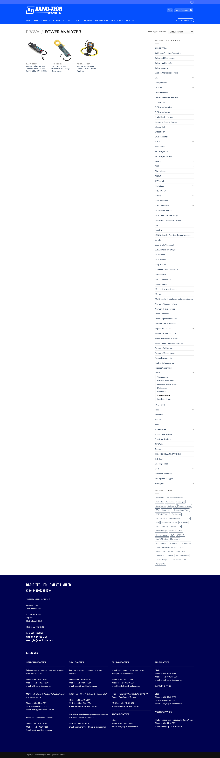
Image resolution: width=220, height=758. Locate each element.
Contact (130, 20)
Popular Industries (163, 328)
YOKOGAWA (87, 20)
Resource (159, 414)
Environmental (161, 136)
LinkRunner (160, 254)
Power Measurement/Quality (166, 547)
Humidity (165, 527)
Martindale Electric (163, 279)
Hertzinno (159, 186)
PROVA (170, 551)
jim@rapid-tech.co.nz (43, 640)
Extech (158, 161)
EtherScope (160, 146)
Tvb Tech (159, 459)
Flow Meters (160, 171)
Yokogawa (159, 483)
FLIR (77, 20)
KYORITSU (180, 535)
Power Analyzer (163, 395)
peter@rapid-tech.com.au (86, 706)
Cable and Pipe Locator (165, 58)
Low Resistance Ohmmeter (166, 269)
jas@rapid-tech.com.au (42, 730)
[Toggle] (193, 77)
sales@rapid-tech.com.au (171, 680)
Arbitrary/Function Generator (168, 53)
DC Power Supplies (163, 107)
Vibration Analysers (163, 473)
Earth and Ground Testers (166, 122)
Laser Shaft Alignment (164, 245)
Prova (32, 31)
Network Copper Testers (166, 304)
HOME (28, 20)
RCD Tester (160, 404)
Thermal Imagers (162, 560)
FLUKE (69, 20)
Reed (157, 409)
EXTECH (187, 518)
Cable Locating (161, 68)
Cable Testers (161, 506)
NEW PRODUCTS (101, 20)
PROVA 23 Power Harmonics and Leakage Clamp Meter (60, 68)
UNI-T (158, 468)
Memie (158, 294)
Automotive (170, 502)
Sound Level (160, 556)
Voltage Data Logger (164, 478)
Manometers (175, 539)
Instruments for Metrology (166, 215)
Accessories (160, 498)
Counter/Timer (161, 92)
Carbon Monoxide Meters (166, 72)
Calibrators (172, 506)
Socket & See (160, 429)
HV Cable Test (161, 200)
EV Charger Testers (163, 156)
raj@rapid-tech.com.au (41, 686)
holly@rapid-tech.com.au (171, 726)
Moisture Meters (161, 543)
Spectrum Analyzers (163, 439)
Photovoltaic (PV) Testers (166, 323)
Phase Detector (162, 313)
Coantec (158, 87)
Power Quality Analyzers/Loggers (169, 343)
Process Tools (161, 551)
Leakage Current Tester (167, 384)
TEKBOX (159, 444)
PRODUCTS (57, 20)
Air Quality (159, 502)
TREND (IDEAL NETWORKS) (168, 454)
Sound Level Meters (163, 434)
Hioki (157, 527)
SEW (157, 424)
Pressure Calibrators (164, 348)
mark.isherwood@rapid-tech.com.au (90, 727)
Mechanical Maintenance (166, 289)
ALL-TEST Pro (161, 48)
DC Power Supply (162, 112)
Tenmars (158, 449)
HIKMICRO (160, 190)
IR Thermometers (162, 535)
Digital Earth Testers (164, 117)
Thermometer (175, 560)
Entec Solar (160, 131)
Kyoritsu (158, 230)
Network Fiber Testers (165, 309)
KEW (172, 535)
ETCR (157, 141)
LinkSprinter (160, 259)
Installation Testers (163, 210)
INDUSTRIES (116, 20)
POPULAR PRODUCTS (165, 333)
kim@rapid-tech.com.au (128, 726)
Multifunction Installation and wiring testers (174, 299)
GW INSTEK (183, 522)
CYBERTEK (160, 102)
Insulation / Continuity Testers (168, 220)
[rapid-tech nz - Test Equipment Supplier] (44, 10)
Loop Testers (160, 264)
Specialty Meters (164, 399)
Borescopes (180, 502)
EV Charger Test (162, 151)
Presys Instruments (163, 358)
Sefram (158, 419)
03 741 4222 (38, 627)
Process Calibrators (163, 368)
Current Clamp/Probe (181, 510)
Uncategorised (161, 463)
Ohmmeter (161, 392)
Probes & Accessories (164, 363)
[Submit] (191, 10)
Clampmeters (161, 82)
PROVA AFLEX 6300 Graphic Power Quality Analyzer (86, 68)
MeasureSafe (161, 284)
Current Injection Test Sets (166, 97)
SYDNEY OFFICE (76, 662)
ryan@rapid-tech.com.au (128, 706)
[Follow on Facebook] (192, 2)
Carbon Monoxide (184, 506)
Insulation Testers (175, 531)
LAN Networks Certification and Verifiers (173, 235)
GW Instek (159, 181)
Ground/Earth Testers (169, 522)
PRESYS (181, 547)
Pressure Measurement (165, 353)
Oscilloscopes (186, 543)
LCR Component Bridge (165, 249)
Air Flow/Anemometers (175, 498)
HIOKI (158, 195)
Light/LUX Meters (162, 539)
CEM (157, 77)
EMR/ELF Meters (175, 518)
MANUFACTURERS (41, 20)
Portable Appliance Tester (166, 338)
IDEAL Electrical (162, 205)
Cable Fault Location (164, 63)
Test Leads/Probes (182, 556)
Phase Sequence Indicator (166, 318)
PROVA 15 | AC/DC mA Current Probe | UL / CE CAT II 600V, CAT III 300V (36, 68)
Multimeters (162, 388)
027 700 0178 (40, 636)
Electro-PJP (160, 127)
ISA (156, 225)
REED (178, 551)
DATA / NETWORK (163, 514)
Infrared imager (161, 531)
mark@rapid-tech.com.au (43, 709)
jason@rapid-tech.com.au (86, 686)
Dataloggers (176, 514)
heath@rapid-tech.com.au (129, 686)
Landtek (158, 240)
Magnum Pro (160, 274)
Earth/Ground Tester (166, 381)
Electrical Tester (161, 518)
